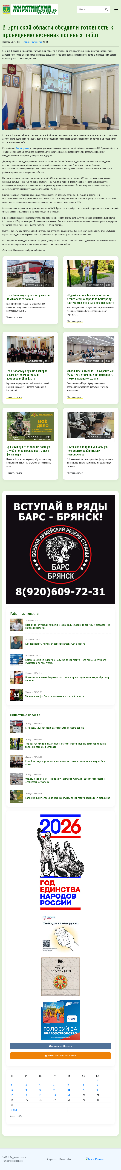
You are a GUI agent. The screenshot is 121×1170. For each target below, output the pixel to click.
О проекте (52, 1159)
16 (97, 1090)
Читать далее (14, 317)
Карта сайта (65, 1159)
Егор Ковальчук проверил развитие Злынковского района (28, 297)
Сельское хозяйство (32, 42)
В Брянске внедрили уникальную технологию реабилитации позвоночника (87, 450)
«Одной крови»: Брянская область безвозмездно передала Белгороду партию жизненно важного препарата (90, 299)
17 (12, 1095)
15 (83, 1090)
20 (54, 1095)
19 (40, 1095)
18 (26, 1095)
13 (54, 1090)
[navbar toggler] (116, 9)
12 (40, 1090)
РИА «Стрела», (22, 148)
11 (26, 1090)
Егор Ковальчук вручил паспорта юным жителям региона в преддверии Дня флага (26, 374)
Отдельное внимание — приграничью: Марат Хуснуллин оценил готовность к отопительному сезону (90, 374)
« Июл (14, 1109)
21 (69, 1095)
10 (12, 1090)
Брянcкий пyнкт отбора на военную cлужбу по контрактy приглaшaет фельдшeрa (28, 450)
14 (69, 1090)
